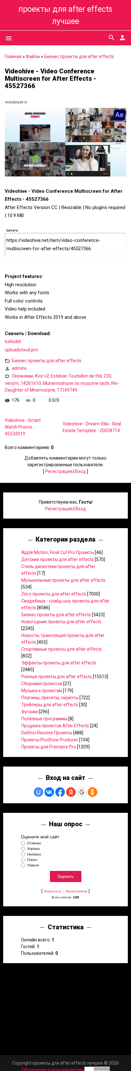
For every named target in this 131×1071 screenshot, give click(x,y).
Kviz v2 (42, 375)
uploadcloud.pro (21, 350)
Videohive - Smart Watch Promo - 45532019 (23, 427)
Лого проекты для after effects (53, 593)
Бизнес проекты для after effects (79, 56)
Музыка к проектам (41, 690)
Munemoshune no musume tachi (76, 383)
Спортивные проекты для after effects (61, 649)
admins (19, 368)
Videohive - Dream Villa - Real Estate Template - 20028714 (92, 427)
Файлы (33, 56)
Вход (80, 471)
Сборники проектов (41, 683)
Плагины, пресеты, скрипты (50, 697)
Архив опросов (76, 891)
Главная (13, 56)
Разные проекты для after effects (56, 676)
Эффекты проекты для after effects (58, 662)
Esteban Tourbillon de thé (76, 375)
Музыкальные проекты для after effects (63, 580)
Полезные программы (44, 718)
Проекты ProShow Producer (49, 739)
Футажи (29, 711)
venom (12, 383)
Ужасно (33, 865)
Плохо (32, 860)
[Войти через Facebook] (60, 792)
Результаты (52, 891)
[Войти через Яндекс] (71, 792)
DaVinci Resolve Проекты (46, 732)
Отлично (34, 843)
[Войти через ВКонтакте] (49, 792)
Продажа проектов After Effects (55, 725)
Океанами (22, 375)
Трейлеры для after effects (49, 704)
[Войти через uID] (38, 792)
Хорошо (33, 849)
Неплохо (34, 854)
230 (107, 375)
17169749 (67, 390)
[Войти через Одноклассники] (92, 792)
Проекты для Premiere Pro (48, 746)
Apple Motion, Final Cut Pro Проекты (57, 552)
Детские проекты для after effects (57, 559)
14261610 (31, 383)
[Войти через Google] (81, 792)
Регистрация (58, 471)
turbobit (13, 341)
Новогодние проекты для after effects (61, 621)
